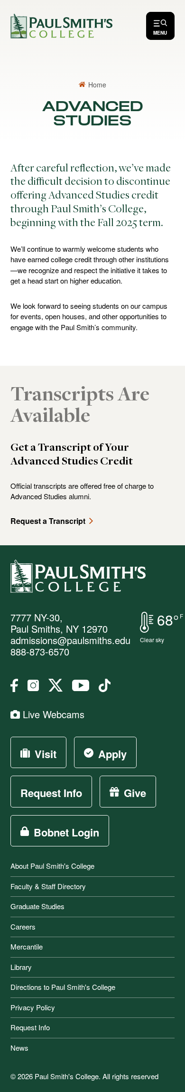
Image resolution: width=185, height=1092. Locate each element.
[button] (160, 26)
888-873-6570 (39, 651)
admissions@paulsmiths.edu (70, 640)
